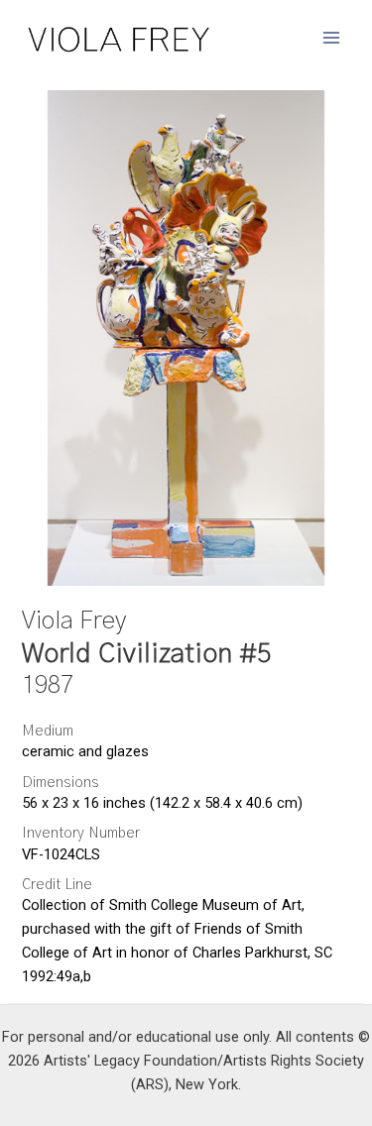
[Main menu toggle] (331, 37)
